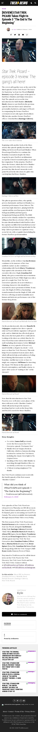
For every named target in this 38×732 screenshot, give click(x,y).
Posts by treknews (11, 638)
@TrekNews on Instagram (25, 567)
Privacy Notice (30, 711)
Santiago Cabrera (21, 578)
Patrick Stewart (8, 578)
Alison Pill (17, 574)
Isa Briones (26, 574)
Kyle (15, 29)
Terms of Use (19, 711)
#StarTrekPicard (12, 487)
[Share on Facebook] (11, 34)
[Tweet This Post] (15, 34)
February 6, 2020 (11, 497)
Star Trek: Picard (8, 580)
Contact (11, 711)
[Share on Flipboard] (19, 34)
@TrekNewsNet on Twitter (14, 565)
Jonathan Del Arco (9, 576)
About (5, 711)
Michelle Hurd (21, 576)
